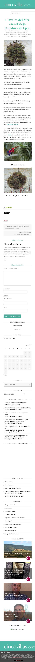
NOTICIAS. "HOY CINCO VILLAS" (14, 496)
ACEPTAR (18, 660)
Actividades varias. (22, 32)
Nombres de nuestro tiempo (19, 36)
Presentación (17, 326)
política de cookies (17, 657)
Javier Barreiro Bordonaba (13, 488)
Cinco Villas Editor (14, 31)
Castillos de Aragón (10, 511)
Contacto (17, 330)
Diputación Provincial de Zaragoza (15, 517)
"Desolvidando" (11, 32)
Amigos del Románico (11, 505)
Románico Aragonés (10, 530)
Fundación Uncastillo (11, 527)
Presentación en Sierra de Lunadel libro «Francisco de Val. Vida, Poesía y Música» (14, 572)
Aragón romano (9, 485)
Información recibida (11, 34)
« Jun (5, 375)
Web (5, 307)
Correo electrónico (7, 298)
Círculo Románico (10, 514)
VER (9, 135)
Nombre (7, 289)
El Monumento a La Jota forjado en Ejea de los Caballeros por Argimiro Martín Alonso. (16, 421)
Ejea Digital (8, 521)
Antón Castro (8, 481)
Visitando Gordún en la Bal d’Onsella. (16, 554)
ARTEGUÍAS (8, 508)
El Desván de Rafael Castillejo (13, 524)
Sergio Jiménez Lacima (11, 534)
